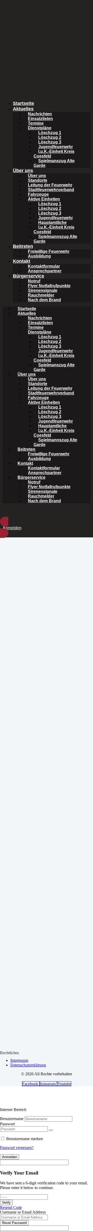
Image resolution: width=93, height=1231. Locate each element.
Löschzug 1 (49, 132)
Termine (36, 123)
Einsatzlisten (40, 118)
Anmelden (9, 1157)
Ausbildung (39, 256)
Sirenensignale (42, 290)
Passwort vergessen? (17, 1147)
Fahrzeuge (38, 194)
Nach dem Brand (44, 300)
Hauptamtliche (52, 222)
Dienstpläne (39, 128)
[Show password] (51, 1130)
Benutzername (12, 1118)
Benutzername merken (24, 1138)
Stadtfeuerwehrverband (51, 189)
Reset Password (14, 1223)
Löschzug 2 (49, 137)
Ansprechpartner (44, 271)
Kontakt (21, 261)
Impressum (19, 1060)
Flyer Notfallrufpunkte (49, 286)
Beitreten (23, 246)
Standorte (37, 180)
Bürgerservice (28, 276)
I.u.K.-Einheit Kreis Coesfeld (54, 153)
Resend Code (11, 1207)
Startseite (23, 103)
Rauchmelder (41, 295)
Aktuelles (23, 108)
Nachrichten (40, 114)
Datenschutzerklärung (28, 1065)
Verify (6, 1202)
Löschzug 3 (49, 142)
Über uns (23, 170)
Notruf (34, 281)
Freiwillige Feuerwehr (48, 251)
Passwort (7, 1124)
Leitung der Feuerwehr (50, 185)
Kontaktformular (44, 266)
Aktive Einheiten (44, 199)
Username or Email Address (23, 1212)
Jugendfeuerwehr (55, 147)
